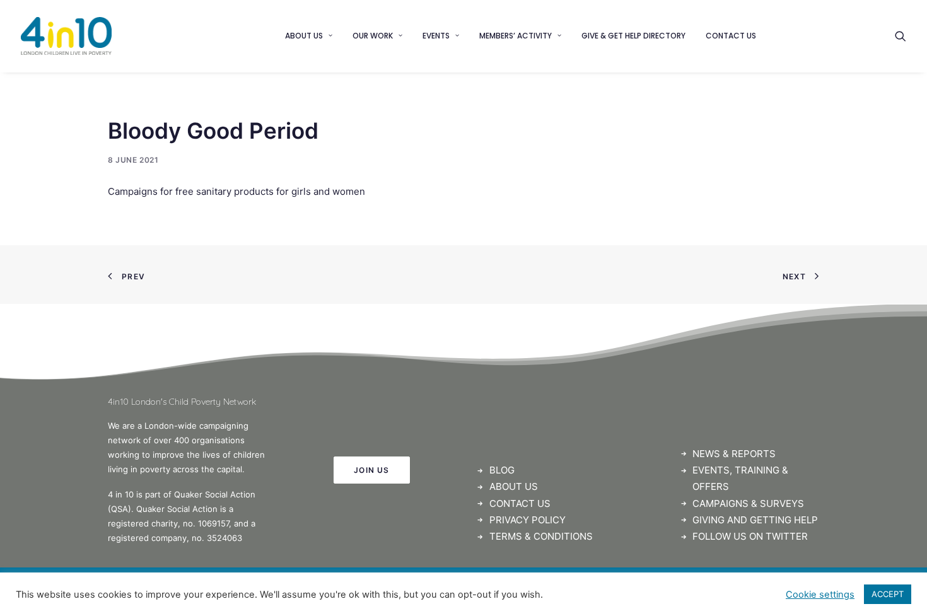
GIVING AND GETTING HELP (755, 520)
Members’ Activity (515, 35)
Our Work (373, 35)
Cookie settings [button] (820, 594)
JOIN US (371, 470)
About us (304, 35)
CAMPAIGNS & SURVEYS (748, 503)
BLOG (502, 470)
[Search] (900, 36)
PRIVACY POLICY (527, 520)
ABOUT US (513, 486)
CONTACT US (520, 503)
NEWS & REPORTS (734, 454)
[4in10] (66, 36)
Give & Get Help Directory (633, 35)
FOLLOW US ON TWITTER (750, 536)
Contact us (731, 35)
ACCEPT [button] (888, 594)
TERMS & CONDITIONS (541, 536)
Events (436, 35)
